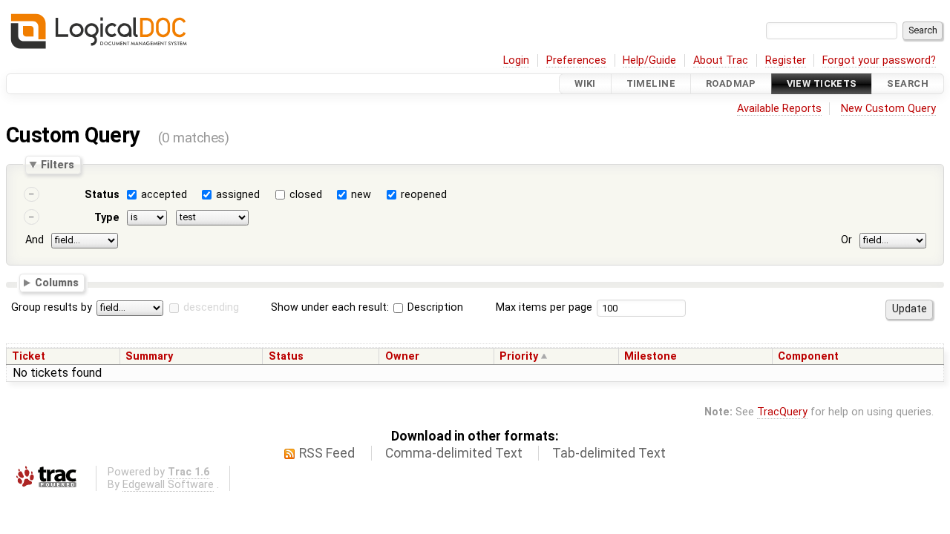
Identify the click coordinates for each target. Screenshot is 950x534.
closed (305, 194)
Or (846, 240)
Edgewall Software (168, 484)
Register (785, 60)
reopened (424, 194)
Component (808, 356)
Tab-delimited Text (609, 453)
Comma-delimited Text (453, 453)
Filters (57, 165)
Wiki (585, 83)
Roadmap (731, 83)
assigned (238, 194)
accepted (164, 194)
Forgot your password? (879, 60)
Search (907, 83)
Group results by (51, 307)
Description (433, 307)
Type (106, 217)
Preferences (576, 60)
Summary (149, 356)
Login (516, 60)
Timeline (650, 83)
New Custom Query (888, 108)
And (34, 240)
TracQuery (782, 412)
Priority (518, 356)
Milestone (650, 356)
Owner (402, 356)
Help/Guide (649, 60)
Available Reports (779, 108)
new (361, 194)
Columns (57, 282)
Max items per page (544, 307)
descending (211, 307)
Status (102, 194)
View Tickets (822, 83)
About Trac (720, 60)
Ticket (28, 356)
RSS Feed (327, 453)
